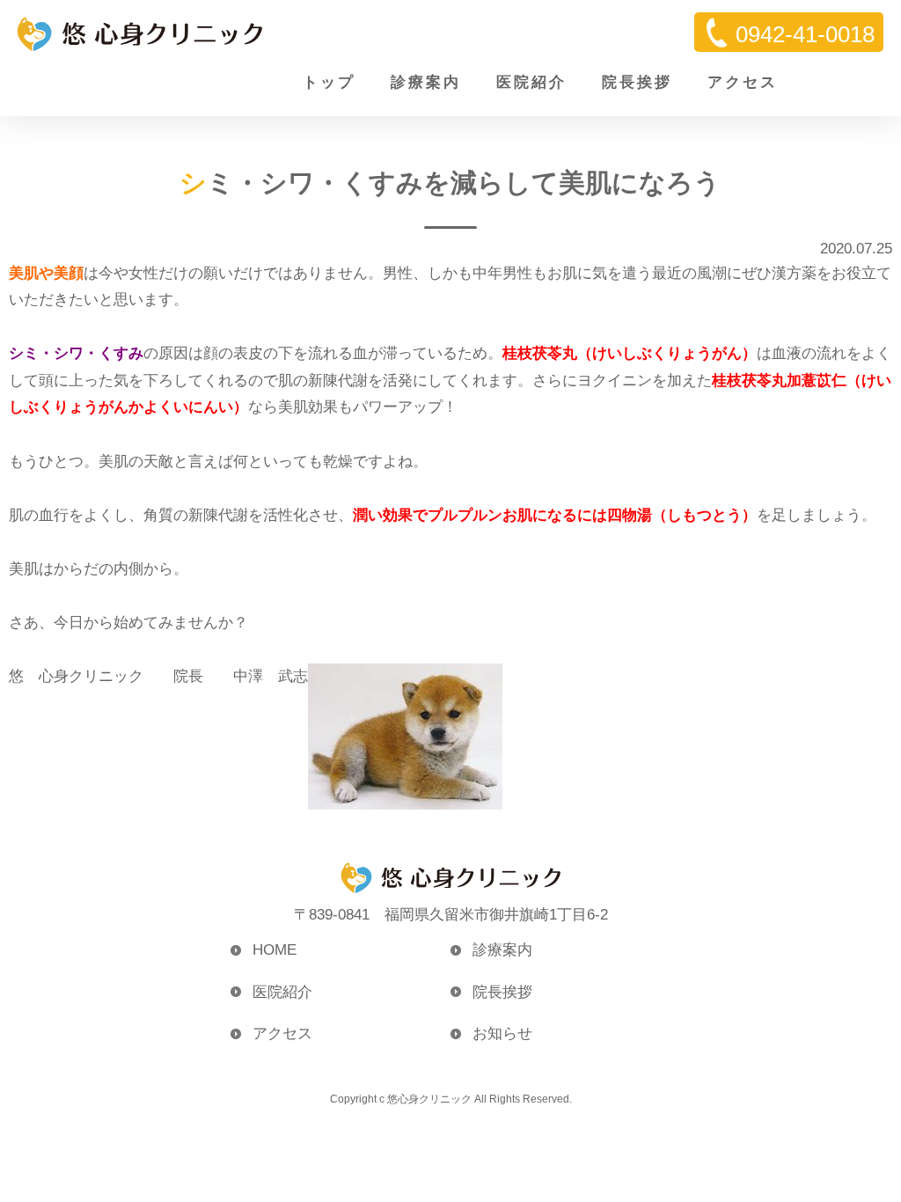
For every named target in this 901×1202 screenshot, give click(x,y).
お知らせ (502, 1033)
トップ (329, 82)
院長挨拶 (637, 82)
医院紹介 (531, 82)
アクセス (742, 82)
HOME (275, 950)
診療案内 (426, 82)
